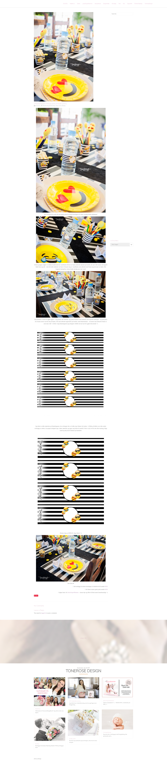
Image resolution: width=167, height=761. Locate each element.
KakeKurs (72, 3)
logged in (43, 613)
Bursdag (114, 3)
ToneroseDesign (149, 3)
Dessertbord (98, 3)
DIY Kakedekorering (74, 701)
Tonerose (38, 105)
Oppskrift (129, 3)
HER (106, 586)
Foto (120, 3)
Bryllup (37, 744)
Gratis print (72, 738)
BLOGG (65, 3)
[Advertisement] (121, 45)
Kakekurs (37, 709)
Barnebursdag (46, 105)
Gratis (78, 3)
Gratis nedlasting (62, 105)
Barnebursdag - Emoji (53, 105)
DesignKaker (106, 3)
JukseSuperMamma (87, 3)
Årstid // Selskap (138, 3)
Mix (124, 3)
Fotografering (107, 732)
